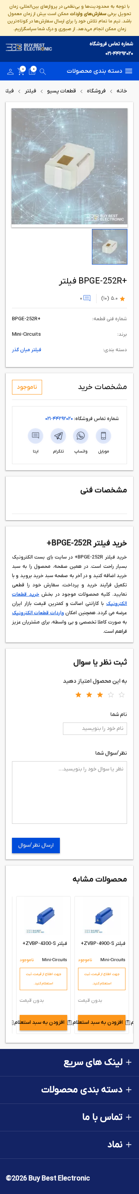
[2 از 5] (89, 694)
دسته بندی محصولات (94, 71)
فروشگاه (96, 91)
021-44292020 (119, 53)
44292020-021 (59, 418)
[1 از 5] (78, 694)
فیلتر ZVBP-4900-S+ (103, 943)
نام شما (118, 714)
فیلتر (30, 91)
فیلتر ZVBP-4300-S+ (44, 943)
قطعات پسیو (61, 91)
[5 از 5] (121, 694)
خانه (122, 91)
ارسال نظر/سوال (36, 845)
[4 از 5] (110, 694)
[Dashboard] (10, 73)
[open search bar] (42, 73)
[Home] (29, 49)
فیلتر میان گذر (26, 350)
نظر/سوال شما (111, 753)
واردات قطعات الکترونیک (38, 613)
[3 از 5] (100, 694)
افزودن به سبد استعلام (100, 1022)
